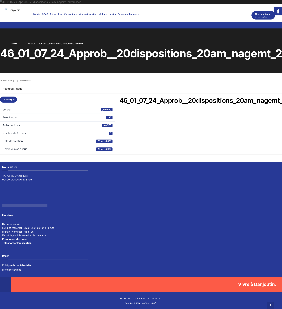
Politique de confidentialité (16, 265)
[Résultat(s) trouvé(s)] (275, 24)
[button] (278, 11)
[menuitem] (36, 14)
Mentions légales (11, 269)
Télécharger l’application (17, 243)
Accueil (14, 43)
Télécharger (8, 99)
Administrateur (25, 80)
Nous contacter (263, 15)
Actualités (125, 299)
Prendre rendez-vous (14, 239)
